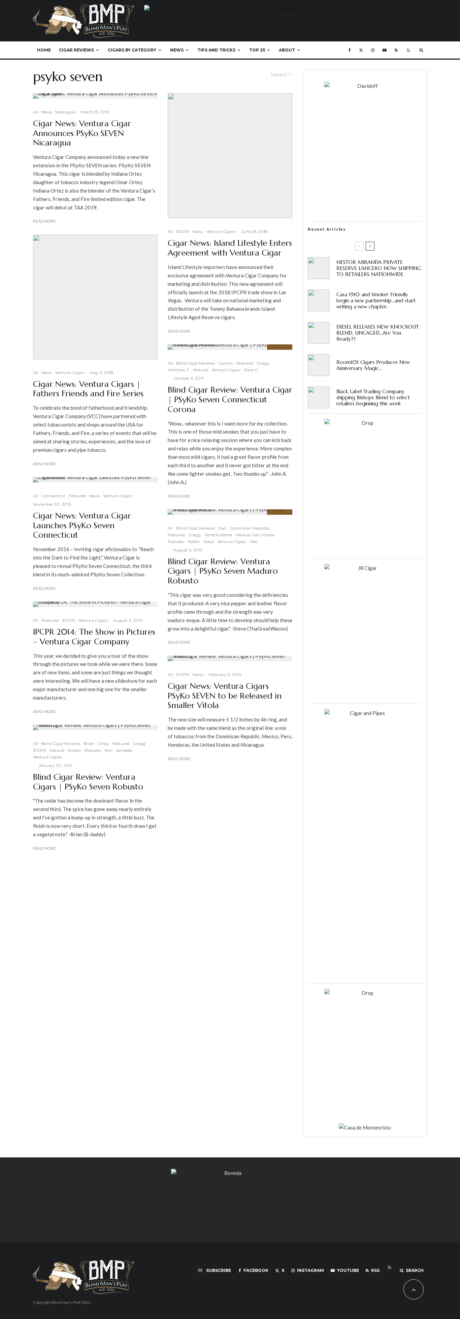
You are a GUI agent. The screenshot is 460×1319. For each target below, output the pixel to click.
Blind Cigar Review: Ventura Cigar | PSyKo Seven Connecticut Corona (230, 399)
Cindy (103, 743)
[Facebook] (349, 50)
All (35, 111)
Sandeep (124, 750)
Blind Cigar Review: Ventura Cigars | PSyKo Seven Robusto (88, 782)
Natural (57, 750)
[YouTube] (385, 50)
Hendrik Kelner (218, 534)
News (177, 50)
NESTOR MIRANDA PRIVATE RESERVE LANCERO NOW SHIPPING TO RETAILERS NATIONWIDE (378, 268)
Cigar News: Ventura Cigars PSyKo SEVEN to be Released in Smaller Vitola (225, 695)
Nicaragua (65, 111)
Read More (44, 221)
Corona (225, 363)
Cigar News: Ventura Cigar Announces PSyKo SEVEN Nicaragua (82, 133)
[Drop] (364, 423)
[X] (361, 50)
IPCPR (68, 620)
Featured (77, 495)
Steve (208, 541)
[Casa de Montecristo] (365, 1127)
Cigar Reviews (76, 50)
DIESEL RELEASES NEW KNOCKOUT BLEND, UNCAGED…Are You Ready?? (377, 333)
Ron (108, 750)
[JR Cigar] (364, 568)
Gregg (139, 743)
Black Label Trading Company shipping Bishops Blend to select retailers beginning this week (373, 397)
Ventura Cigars (69, 372)
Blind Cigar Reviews (60, 743)
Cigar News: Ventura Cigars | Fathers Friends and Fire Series (88, 389)
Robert (74, 750)
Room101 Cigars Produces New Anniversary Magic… (373, 365)
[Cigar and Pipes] (364, 713)
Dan (222, 528)
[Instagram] (373, 50)
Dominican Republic (250, 528)
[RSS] (396, 50)
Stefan (194, 541)
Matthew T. (179, 369)
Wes (253, 541)
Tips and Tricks (216, 50)
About (287, 50)
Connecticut (53, 495)
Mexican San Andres (255, 534)
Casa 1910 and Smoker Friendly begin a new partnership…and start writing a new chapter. (376, 301)
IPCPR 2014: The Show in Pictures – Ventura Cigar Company (94, 637)
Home (44, 50)
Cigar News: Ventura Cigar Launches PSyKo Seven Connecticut (82, 525)
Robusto (93, 750)
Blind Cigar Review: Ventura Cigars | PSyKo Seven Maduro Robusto (223, 571)
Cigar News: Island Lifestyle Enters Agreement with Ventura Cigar (230, 248)
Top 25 (257, 50)
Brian (89, 743)
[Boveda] (230, 1173)
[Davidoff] (285, 9)
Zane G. (251, 369)
